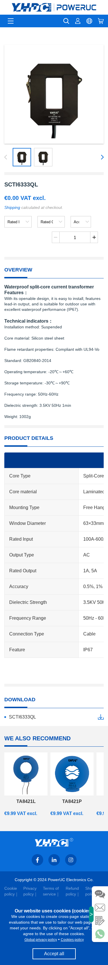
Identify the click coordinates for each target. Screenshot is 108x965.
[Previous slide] (6, 157)
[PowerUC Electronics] (54, 7)
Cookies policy (72, 940)
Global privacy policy (40, 940)
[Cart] (101, 21)
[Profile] (78, 21)
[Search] (66, 21)
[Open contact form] (100, 921)
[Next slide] (101, 157)
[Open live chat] (100, 894)
